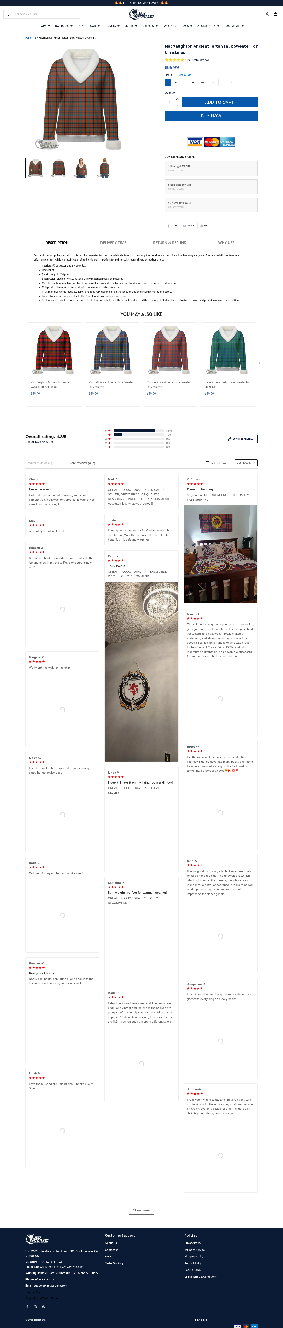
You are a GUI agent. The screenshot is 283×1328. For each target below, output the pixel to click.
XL (193, 82)
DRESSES (148, 26)
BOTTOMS (62, 26)
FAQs (108, 1317)
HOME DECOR (86, 26)
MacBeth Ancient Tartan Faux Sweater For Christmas (111, 385)
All (35, 38)
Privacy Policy (193, 1304)
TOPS (42, 26)
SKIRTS (129, 26)
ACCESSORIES (206, 26)
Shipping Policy (194, 1317)
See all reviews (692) (39, 441)
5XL (233, 82)
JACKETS (110, 26)
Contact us (111, 1310)
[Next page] (260, 364)
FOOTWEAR (232, 26)
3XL (212, 82)
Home (28, 38)
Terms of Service (195, 1310)
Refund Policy (193, 1324)
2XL (202, 82)
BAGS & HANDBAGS (176, 26)
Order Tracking (114, 1324)
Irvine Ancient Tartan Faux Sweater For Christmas (227, 385)
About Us (111, 1304)
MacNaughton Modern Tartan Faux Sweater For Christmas (51, 385)
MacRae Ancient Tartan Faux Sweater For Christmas (169, 385)
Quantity (170, 92)
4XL (223, 82)
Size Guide (185, 75)
